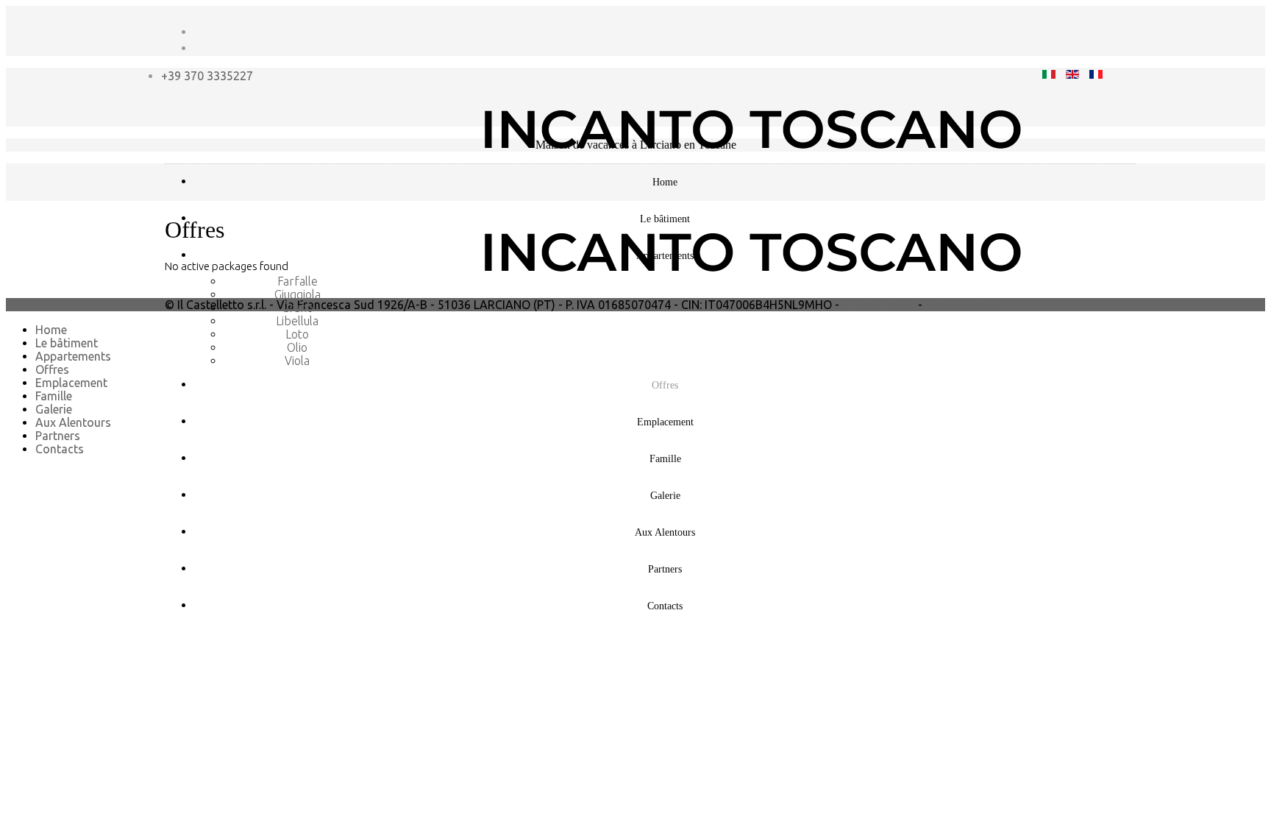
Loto (297, 334)
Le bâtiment (665, 218)
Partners (665, 569)
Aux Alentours (665, 532)
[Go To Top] (7, 474)
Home (664, 182)
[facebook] (199, 31)
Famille (665, 458)
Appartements (665, 255)
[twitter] (199, 47)
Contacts (665, 606)
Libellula (297, 320)
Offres (665, 385)
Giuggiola (297, 294)
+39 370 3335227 (207, 75)
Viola (297, 360)
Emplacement (665, 422)
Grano (297, 307)
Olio (297, 347)
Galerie (665, 495)
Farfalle (297, 281)
